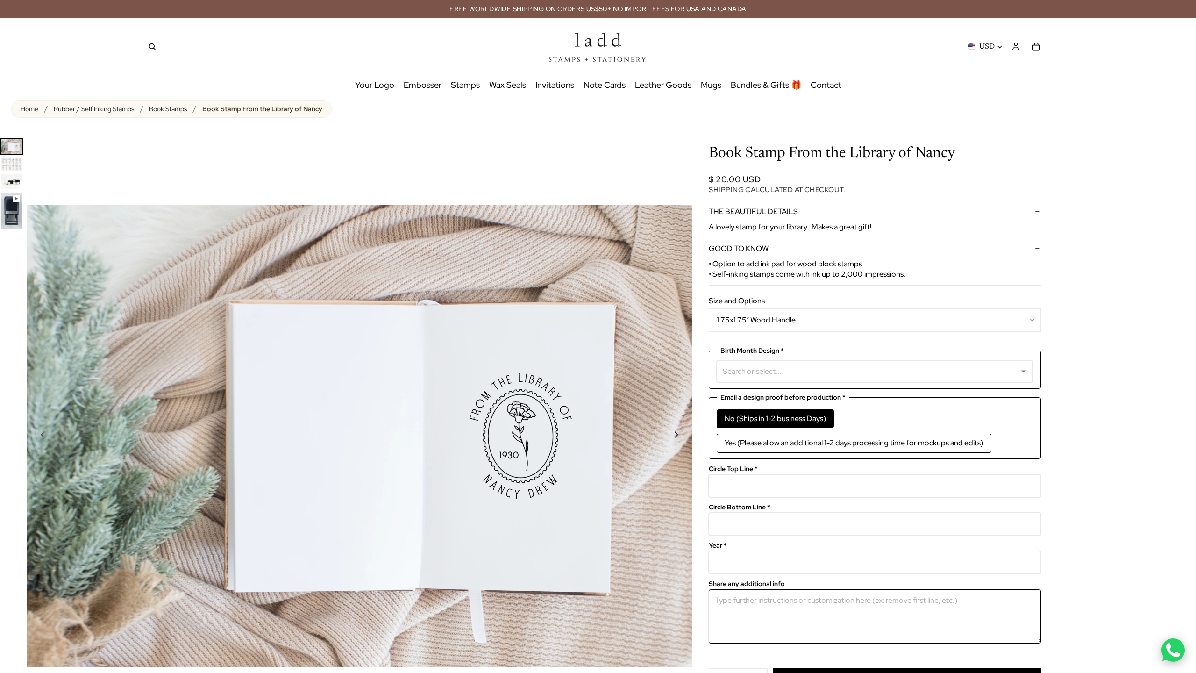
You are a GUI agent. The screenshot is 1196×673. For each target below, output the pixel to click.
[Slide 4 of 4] (11, 211)
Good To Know (739, 248)
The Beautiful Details (753, 211)
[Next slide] (681, 436)
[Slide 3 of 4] (11, 181)
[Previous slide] (37, 436)
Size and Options (737, 301)
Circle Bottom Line (739, 507)
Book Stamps (168, 109)
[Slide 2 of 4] (11, 164)
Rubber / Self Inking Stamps (94, 109)
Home (29, 109)
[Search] (152, 46)
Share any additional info (747, 584)
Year (718, 546)
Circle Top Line (733, 469)
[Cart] (1036, 46)
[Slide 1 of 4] (11, 146)
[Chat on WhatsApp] (1173, 650)
